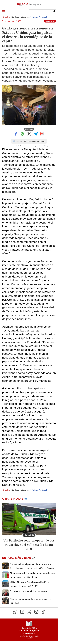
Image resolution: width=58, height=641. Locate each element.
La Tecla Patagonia (20, 17)
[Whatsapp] (15, 612)
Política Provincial (39, 17)
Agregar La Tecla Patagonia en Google (30, 141)
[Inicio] (29, 4)
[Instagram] (36, 612)
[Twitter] (29, 612)
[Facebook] (22, 612)
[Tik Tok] (43, 612)
